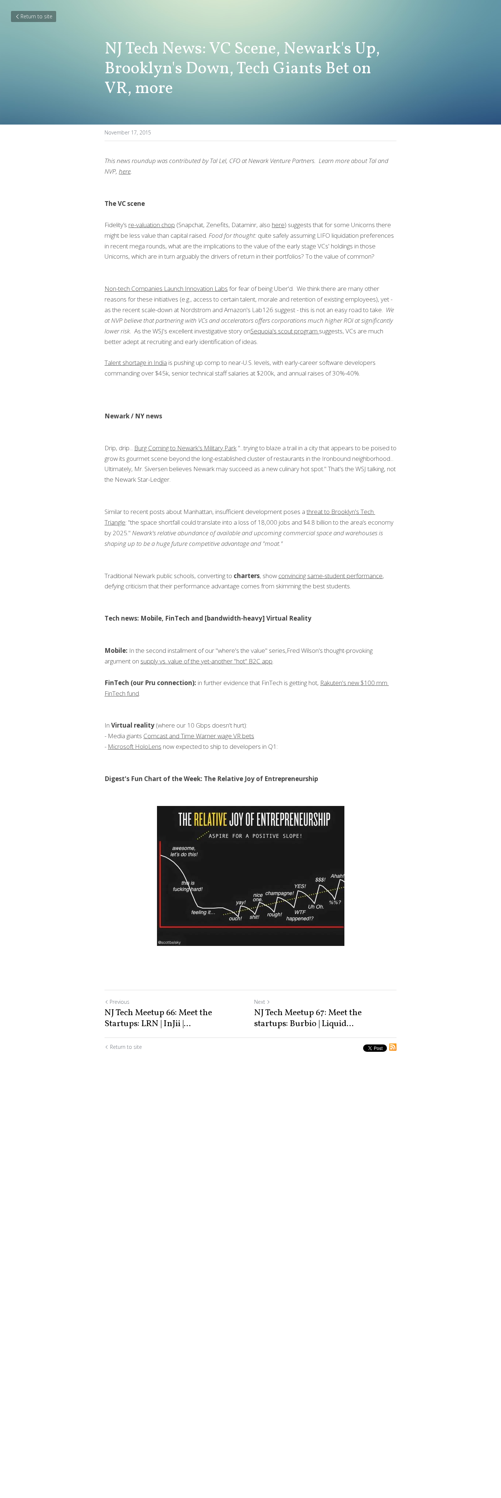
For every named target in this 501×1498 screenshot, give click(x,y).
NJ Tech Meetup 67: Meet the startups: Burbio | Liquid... (308, 1018)
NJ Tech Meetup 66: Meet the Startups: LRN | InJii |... (158, 1018)
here (125, 171)
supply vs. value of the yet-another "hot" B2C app (206, 661)
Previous (119, 1001)
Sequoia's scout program (285, 331)
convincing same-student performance (330, 576)
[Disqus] (250, 1177)
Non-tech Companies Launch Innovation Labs (166, 288)
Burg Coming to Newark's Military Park (185, 448)
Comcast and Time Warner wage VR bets (198, 736)
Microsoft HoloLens (134, 746)
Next (259, 1001)
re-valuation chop (151, 225)
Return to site (36, 16)
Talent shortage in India (136, 362)
